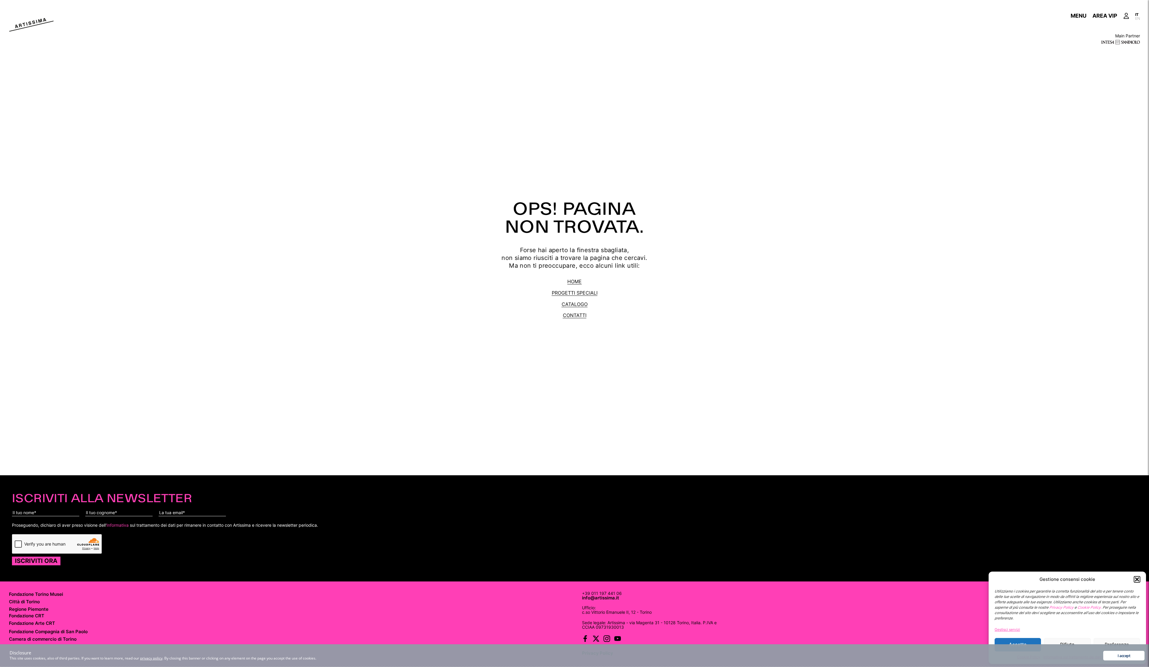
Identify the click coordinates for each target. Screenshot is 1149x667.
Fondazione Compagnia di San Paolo (48, 631)
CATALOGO (575, 304)
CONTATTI (574, 315)
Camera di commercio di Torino (43, 639)
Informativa (118, 525)
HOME (574, 281)
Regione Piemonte (28, 609)
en (1137, 18)
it (1137, 14)
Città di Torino (24, 601)
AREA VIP (1104, 16)
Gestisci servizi (1007, 629)
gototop (739, 648)
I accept (1124, 655)
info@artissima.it (600, 597)
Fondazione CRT (26, 616)
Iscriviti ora (36, 560)
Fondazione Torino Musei (36, 594)
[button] (1137, 579)
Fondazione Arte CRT (32, 623)
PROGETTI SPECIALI (575, 293)
